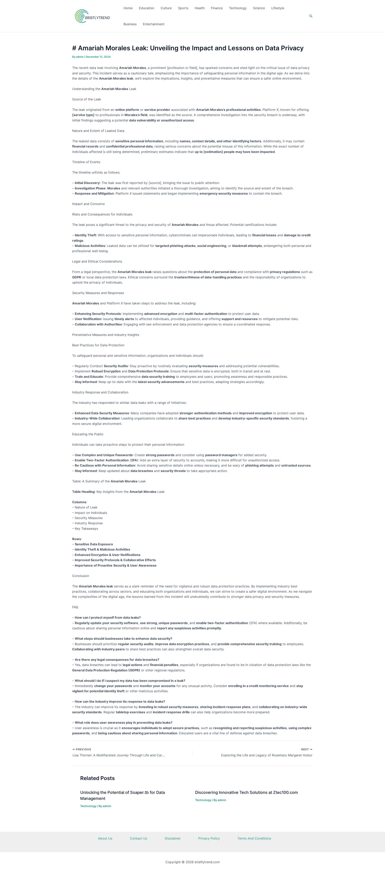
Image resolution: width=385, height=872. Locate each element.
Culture (166, 8)
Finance (217, 8)
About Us (105, 838)
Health (200, 8)
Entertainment (153, 24)
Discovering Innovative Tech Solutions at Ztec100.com (246, 792)
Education (146, 8)
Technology (238, 8)
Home (128, 8)
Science (259, 8)
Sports (183, 8)
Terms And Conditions (254, 838)
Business (130, 24)
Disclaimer (173, 838)
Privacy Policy (209, 838)
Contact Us (138, 838)
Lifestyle (277, 8)
